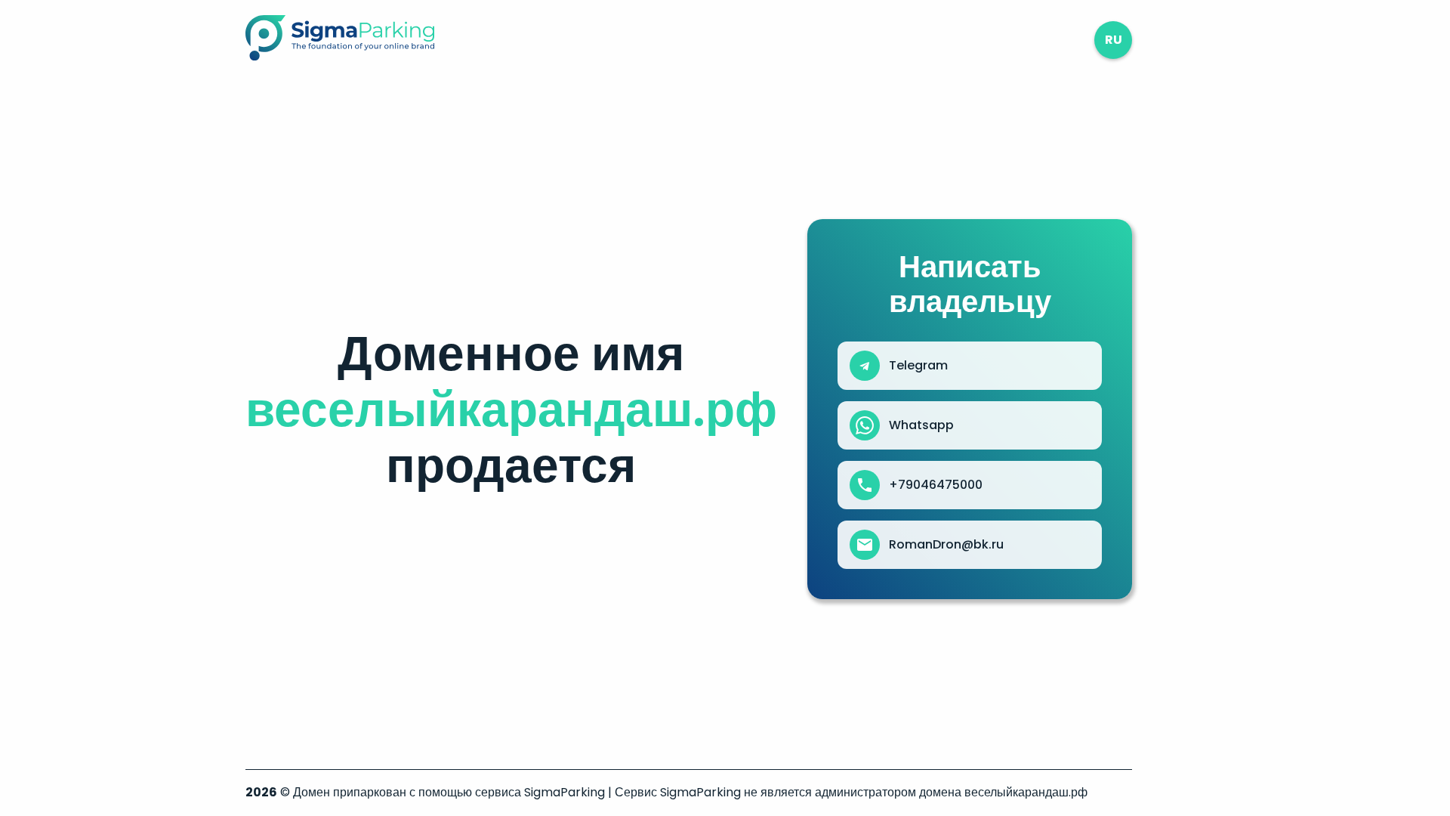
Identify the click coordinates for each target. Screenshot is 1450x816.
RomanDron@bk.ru (946, 545)
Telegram (918, 365)
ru (1113, 39)
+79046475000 (936, 485)
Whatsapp (921, 425)
